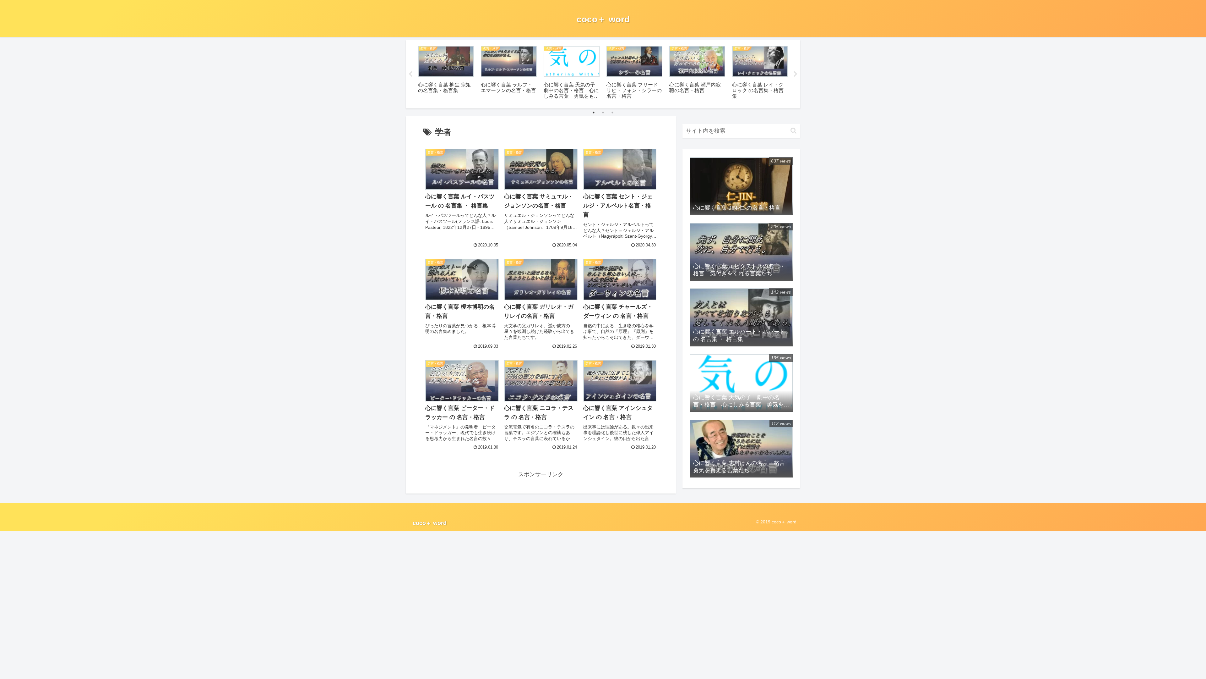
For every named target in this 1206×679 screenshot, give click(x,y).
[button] (793, 130)
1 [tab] (593, 112)
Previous (410, 74)
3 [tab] (612, 112)
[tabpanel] (445, 73)
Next (795, 74)
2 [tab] (603, 112)
